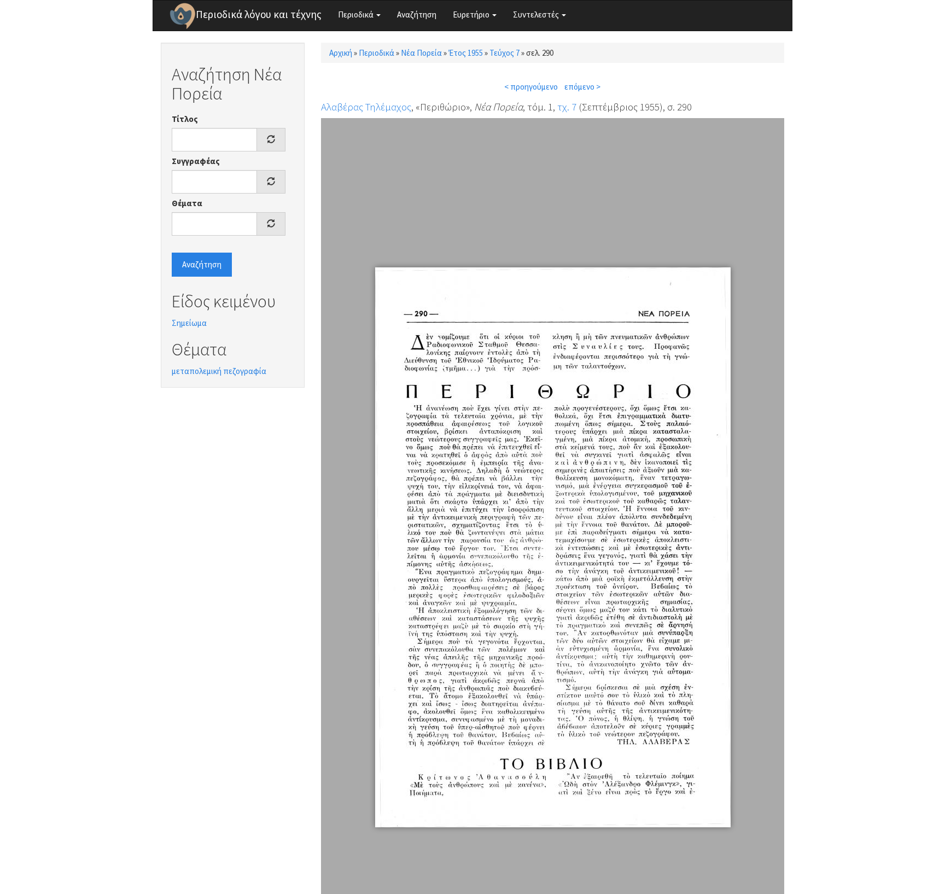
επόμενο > (582, 86)
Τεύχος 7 (504, 53)
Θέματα (187, 203)
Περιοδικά (356, 14)
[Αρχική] (183, 16)
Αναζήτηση (416, 14)
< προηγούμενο (531, 86)
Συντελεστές (537, 14)
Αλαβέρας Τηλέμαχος (366, 106)
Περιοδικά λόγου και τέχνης (259, 14)
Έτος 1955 (465, 53)
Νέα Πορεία (421, 53)
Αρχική (340, 53)
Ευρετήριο (472, 14)
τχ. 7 (566, 106)
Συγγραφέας (196, 161)
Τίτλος (185, 119)
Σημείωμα (189, 323)
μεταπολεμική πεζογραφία (219, 371)
